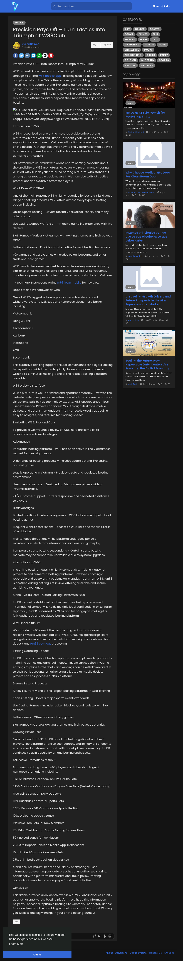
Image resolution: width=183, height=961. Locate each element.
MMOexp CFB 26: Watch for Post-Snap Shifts (145, 115)
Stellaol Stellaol (136, 132)
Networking (133, 55)
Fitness (130, 39)
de (16, 921)
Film (155, 34)
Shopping (147, 60)
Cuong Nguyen (30, 44)
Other (151, 55)
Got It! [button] (37, 954)
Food (143, 39)
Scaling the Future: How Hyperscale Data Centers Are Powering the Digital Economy (147, 364)
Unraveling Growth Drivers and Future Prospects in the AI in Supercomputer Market (148, 300)
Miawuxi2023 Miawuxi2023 (141, 192)
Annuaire (169, 953)
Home (162, 44)
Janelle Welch (135, 256)
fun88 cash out (40, 643)
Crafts (154, 29)
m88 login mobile (69, 282)
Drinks (143, 34)
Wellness (147, 65)
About (109, 953)
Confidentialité (138, 953)
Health (149, 44)
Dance (19, 22)
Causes (140, 29)
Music (148, 50)
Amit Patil (132, 384)
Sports (164, 60)
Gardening (132, 44)
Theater (130, 65)
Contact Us (155, 953)
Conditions (121, 953)
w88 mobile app (49, 76)
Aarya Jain (133, 320)
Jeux (155, 39)
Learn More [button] (16, 943)
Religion (130, 60)
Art (127, 29)
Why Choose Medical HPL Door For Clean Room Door (147, 175)
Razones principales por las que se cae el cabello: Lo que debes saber (146, 237)
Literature (132, 50)
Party (164, 55)
